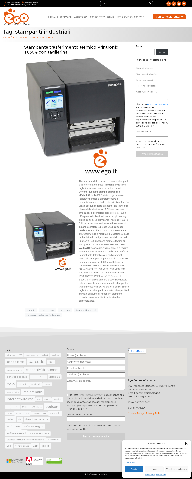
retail (10, 419)
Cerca (139, 46)
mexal (25, 407)
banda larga (16, 362)
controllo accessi (17, 376)
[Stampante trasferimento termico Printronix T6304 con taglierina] (77, 116)
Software (65, 17)
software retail (16, 433)
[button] (186, 443)
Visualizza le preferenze (176, 469)
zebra (45, 445)
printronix (65, 310)
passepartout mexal (39, 413)
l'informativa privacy (157, 104)
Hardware (47, 384)
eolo (11, 384)
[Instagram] (173, 3)
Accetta (134, 469)
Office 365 (37, 407)
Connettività (97, 17)
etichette (23, 384)
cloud (51, 362)
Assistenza (80, 17)
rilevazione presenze (36, 419)
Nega (154, 469)
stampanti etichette (39, 433)
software (13, 426)
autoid (45, 355)
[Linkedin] (179, 3)
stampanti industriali (85, 310)
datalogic (54, 377)
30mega (11, 355)
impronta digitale (13, 392)
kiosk (38, 399)
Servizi (111, 17)
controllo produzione (38, 377)
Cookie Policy (150, 475)
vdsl (9, 445)
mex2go (15, 407)
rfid (19, 419)
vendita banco (22, 446)
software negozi (33, 426)
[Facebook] (168, 3)
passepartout (22, 413)
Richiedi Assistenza (168, 17)
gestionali (35, 384)
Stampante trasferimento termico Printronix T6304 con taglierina (71, 50)
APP (20, 355)
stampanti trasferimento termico (43, 315)
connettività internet (42, 370)
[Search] (150, 3)
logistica (58, 399)
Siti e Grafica (124, 17)
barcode (31, 310)
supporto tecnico (53, 440)
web (35, 445)
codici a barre (47, 310)
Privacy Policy (161, 475)
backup (55, 355)
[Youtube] (184, 3)
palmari (9, 413)
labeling (47, 399)
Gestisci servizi (131, 462)
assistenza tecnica (32, 355)
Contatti (139, 17)
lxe (8, 407)
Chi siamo (52, 17)
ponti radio (55, 413)
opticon (52, 407)
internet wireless (20, 399)
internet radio (33, 392)
